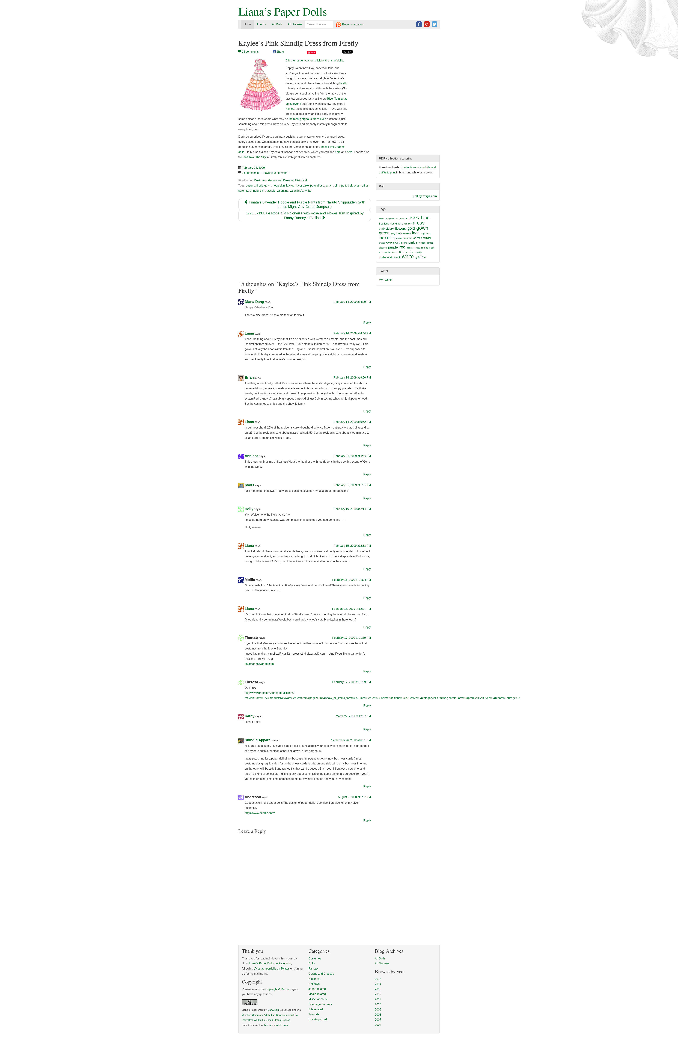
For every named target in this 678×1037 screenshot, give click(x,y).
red (402, 247)
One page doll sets (320, 1004)
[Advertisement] (304, 251)
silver (394, 252)
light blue (425, 233)
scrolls (387, 252)
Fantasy (313, 968)
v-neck (397, 257)
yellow (421, 257)
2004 (378, 1024)
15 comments (250, 51)
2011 (378, 999)
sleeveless (408, 252)
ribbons (410, 248)
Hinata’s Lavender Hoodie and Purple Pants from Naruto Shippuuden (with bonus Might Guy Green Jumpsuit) (306, 204)
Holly (249, 509)
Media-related (317, 993)
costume (395, 223)
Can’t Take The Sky (253, 157)
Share (280, 51)
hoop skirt (279, 185)
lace (416, 233)
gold (411, 228)
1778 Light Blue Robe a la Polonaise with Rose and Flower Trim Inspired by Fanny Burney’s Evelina (305, 215)
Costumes (260, 180)
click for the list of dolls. (329, 60)
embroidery (386, 228)
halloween (403, 233)
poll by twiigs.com (425, 196)
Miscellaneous (317, 999)
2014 (378, 984)
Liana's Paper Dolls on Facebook (270, 963)
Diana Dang (254, 302)
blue (425, 217)
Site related (315, 1009)
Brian (249, 378)
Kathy (249, 716)
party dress (317, 185)
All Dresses (295, 24)
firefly (259, 185)
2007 (378, 1019)
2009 (378, 1009)
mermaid (408, 238)
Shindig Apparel (258, 740)
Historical (301, 180)
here (338, 151)
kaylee (290, 185)
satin (381, 252)
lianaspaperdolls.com (276, 1025)
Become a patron (352, 24)
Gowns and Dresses (281, 180)
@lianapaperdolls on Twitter (271, 968)
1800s (382, 218)
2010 (378, 1004)
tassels (271, 190)
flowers (400, 228)
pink (337, 185)
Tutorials (313, 1014)
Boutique (384, 223)
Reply (367, 322)
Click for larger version (300, 60)
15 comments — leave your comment (265, 172)
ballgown (390, 219)
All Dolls (277, 24)
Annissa (251, 456)
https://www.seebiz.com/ (260, 812)
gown (267, 185)
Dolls (311, 963)
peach (329, 185)
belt (407, 218)
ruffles (364, 185)
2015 (378, 978)
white (308, 190)
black (414, 218)
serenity (243, 190)
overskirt (393, 242)
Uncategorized (317, 1019)
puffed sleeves (350, 185)
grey (393, 234)
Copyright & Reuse (277, 989)
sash (431, 248)
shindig (254, 190)
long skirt (384, 237)
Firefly (343, 83)
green (384, 233)
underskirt (385, 257)
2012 (378, 994)
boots (249, 485)
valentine (282, 190)
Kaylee (290, 108)
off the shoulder (422, 237)
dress (419, 223)
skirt (262, 190)
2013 (378, 989)
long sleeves (397, 238)
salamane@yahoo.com (259, 663)
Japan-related (317, 988)
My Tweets (385, 279)
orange (382, 243)
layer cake (302, 185)
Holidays (314, 983)
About (261, 24)
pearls (404, 243)
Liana (249, 333)
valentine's (296, 190)
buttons (250, 185)
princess (421, 242)
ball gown (399, 218)
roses (417, 248)
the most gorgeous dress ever (307, 118)
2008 (378, 1014)
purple (393, 247)
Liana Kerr (273, 1010)
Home (247, 24)
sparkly (418, 252)
